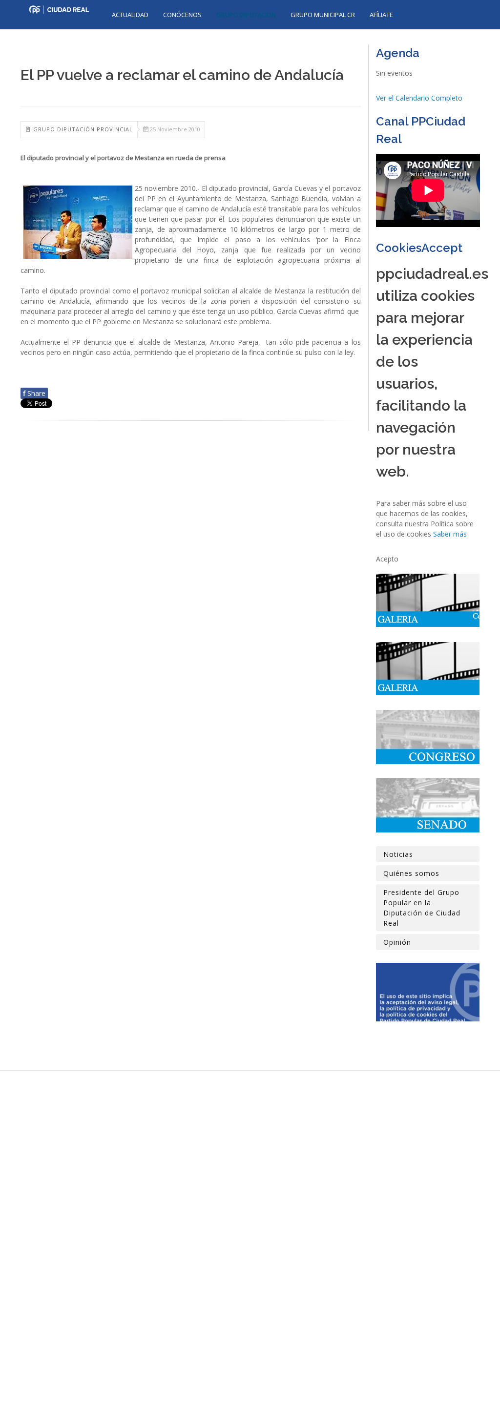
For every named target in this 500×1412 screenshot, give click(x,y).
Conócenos (182, 14)
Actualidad (130, 14)
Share (34, 393)
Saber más (450, 534)
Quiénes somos (411, 873)
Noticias (398, 854)
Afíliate (381, 14)
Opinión (397, 942)
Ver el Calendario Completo (419, 98)
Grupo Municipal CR (323, 14)
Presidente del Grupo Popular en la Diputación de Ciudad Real (421, 908)
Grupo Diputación (246, 14)
